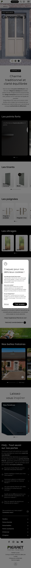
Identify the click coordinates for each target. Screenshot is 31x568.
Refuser (6, 304)
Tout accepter (20, 304)
